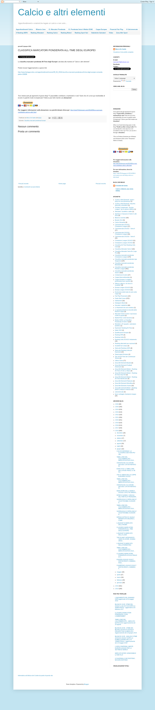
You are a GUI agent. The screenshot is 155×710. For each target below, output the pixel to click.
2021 (117, 417)
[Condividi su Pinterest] (61, 118)
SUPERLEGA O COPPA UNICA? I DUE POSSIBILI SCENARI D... (127, 501)
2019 (117, 422)
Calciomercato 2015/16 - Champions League (122, 233)
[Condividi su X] (57, 118)
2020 (117, 420)
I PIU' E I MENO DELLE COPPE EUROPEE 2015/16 (126, 475)
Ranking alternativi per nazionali (125, 343)
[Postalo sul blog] (55, 118)
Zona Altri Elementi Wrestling (124, 383)
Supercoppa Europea (121, 354)
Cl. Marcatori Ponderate (57, 29)
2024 (117, 409)
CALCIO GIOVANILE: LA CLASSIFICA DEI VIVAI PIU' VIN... (126, 452)
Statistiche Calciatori (98, 33)
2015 (117, 586)
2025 (117, 407)
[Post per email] (49, 117)
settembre (120, 441)
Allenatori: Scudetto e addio (123, 211)
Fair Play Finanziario (121, 296)
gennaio (119, 582)
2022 (117, 414)
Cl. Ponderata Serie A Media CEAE (80, 29)
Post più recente (23, 183)
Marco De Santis (121, 49)
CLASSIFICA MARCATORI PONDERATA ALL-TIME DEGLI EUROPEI (125, 529)
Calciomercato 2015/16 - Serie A (125, 236)
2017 (117, 428)
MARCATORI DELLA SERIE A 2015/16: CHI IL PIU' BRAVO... (127, 491)
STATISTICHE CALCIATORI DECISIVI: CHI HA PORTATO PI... (126, 464)
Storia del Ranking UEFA (122, 348)
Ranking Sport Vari (81, 33)
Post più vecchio (101, 183)
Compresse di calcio (121, 275)
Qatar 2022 (118, 330)
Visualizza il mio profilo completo (123, 52)
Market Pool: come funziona (123, 318)
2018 (117, 425)
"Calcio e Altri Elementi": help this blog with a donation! (125, 204)
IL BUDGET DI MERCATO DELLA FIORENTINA (125, 544)
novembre (120, 435)
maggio (119, 572)
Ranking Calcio (52, 33)
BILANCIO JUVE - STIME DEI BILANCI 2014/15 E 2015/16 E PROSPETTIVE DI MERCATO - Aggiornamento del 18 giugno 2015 (126, 630)
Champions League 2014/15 (124, 240)
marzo (119, 577)
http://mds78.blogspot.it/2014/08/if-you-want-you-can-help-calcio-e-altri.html (124, 175)
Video (111, 33)
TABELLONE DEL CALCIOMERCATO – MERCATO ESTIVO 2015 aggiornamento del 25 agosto (125, 622)
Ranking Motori (66, 33)
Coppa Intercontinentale (122, 277)
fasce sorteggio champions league (125, 394)
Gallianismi (118, 300)
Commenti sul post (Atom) (32, 187)
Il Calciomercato (132, 29)
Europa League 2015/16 (122, 290)
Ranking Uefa (119, 337)
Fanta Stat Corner (120, 298)
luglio (119, 446)
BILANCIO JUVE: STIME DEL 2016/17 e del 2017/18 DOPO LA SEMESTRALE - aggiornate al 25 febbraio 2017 (125, 607)
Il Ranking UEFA (22, 33)
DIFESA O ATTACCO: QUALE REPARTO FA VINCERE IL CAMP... (126, 518)
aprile (119, 575)
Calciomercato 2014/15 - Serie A (125, 228)
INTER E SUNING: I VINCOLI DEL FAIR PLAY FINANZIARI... (127, 496)
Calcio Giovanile (120, 222)
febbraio (119, 580)
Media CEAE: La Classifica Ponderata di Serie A (123, 320)
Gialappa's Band (120, 303)
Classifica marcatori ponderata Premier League (124, 268)
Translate (128, 81)
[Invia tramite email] (53, 118)
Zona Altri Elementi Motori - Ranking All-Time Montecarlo (126, 377)
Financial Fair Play (116, 29)
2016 (117, 430)
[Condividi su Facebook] (59, 118)
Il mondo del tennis (122, 185)
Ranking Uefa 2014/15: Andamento (126, 339)
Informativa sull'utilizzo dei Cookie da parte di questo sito (35, 675)
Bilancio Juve (41, 29)
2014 (117, 588)
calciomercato (119, 392)
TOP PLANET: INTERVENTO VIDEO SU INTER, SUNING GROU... (126, 539)
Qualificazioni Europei (122, 332)
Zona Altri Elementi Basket (123, 363)
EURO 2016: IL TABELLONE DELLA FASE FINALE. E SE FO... (126, 470)
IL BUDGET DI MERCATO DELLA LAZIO (125, 534)
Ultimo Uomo (119, 360)
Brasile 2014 (119, 220)
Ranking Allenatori (37, 33)
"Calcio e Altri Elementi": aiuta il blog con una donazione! (124, 200)
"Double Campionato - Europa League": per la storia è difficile (124, 208)
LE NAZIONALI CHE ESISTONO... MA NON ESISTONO (125, 659)
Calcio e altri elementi (61, 12)
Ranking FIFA (119, 335)
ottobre (119, 438)
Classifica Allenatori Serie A (123, 249)
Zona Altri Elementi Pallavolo (124, 381)
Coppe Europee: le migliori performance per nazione (123, 280)
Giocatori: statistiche (121, 305)
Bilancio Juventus (120, 218)
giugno (119, 449)
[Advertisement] (59, 41)
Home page (62, 183)
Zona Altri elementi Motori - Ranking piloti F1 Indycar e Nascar (126, 388)
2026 (117, 404)
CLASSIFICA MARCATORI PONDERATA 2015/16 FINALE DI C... (127, 555)
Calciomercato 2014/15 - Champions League (122, 225)
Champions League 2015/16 (124, 243)
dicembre (120, 433)
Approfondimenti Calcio (24, 29)
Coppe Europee (101, 29)
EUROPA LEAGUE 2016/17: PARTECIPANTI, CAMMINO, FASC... (126, 561)
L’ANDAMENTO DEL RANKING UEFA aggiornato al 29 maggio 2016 (124, 599)
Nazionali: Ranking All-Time (123, 328)
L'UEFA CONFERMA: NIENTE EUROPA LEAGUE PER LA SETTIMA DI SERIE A (124, 648)
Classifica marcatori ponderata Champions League (124, 256)
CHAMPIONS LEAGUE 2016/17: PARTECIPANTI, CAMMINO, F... (127, 567)
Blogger (86, 684)
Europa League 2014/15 (122, 287)
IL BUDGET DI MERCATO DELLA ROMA (125, 523)
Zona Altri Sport (121, 33)
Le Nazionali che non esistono (124, 307)
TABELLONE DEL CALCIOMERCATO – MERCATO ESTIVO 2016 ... (126, 458)
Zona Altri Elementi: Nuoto (123, 385)
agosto (119, 443)
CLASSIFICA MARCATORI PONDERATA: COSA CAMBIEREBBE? (123, 614)
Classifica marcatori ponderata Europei (35, 120)
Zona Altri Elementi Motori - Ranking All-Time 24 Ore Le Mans (126, 369)
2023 (117, 412)
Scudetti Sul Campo (121, 346)
